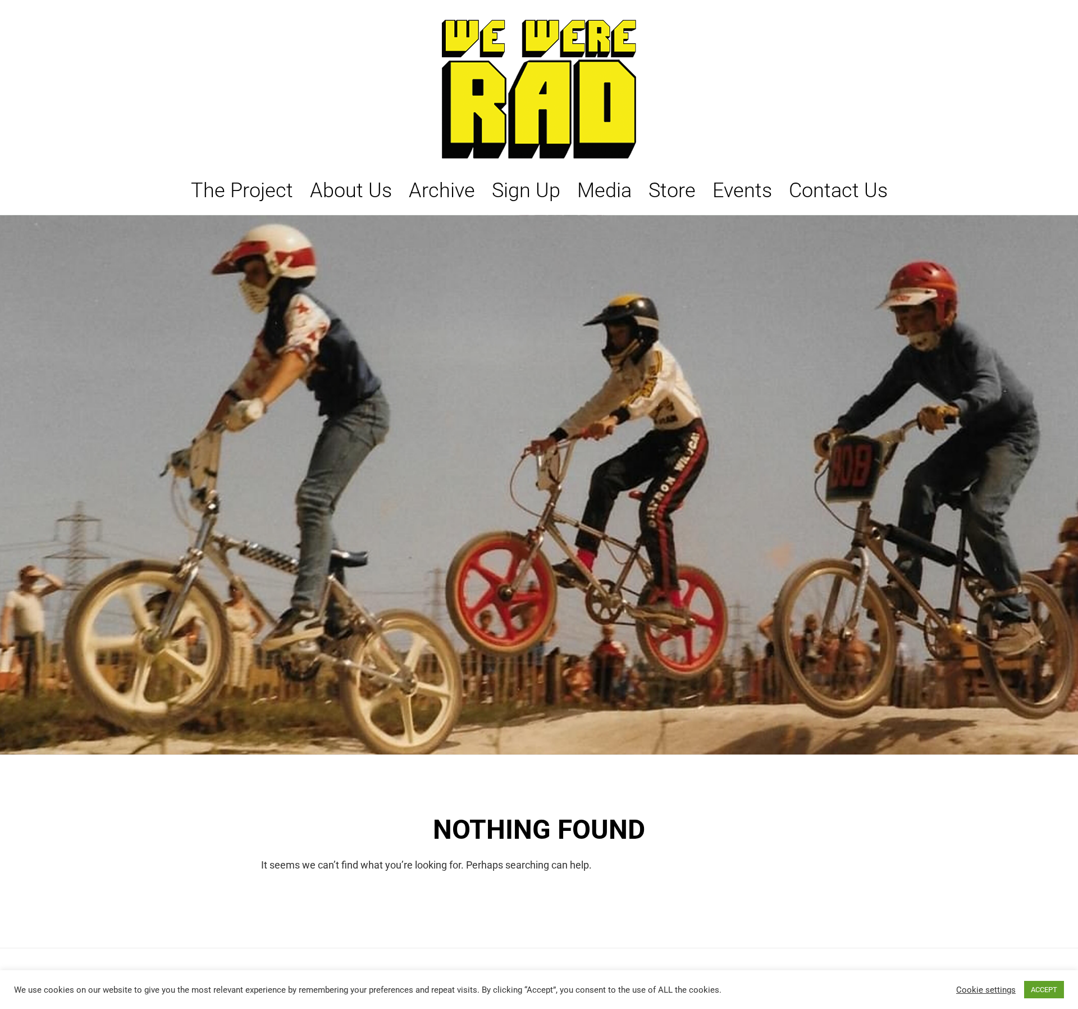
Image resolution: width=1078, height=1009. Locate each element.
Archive (442, 190)
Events (742, 190)
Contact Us (838, 190)
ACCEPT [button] (1044, 989)
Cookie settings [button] (986, 990)
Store (672, 190)
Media (604, 190)
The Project (242, 190)
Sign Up (526, 190)
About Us (351, 190)
